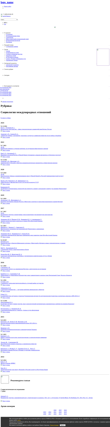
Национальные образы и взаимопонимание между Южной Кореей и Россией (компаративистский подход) (32, 176)
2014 (65, 414)
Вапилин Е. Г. (5, 348)
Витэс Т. (32, 348)
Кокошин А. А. (5, 336)
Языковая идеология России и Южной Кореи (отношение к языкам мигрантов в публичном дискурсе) (31, 155)
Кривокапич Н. (5, 187)
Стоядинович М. (13, 342)
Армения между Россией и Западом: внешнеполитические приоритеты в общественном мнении (29, 163)
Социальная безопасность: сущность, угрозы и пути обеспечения (20, 310)
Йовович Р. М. (16, 219)
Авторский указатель (10, 63)
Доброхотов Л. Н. (6, 288)
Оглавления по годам (12, 52)
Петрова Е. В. (5, 241)
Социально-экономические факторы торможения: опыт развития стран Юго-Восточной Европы (29, 235)
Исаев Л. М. (4, 180)
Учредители (9, 37)
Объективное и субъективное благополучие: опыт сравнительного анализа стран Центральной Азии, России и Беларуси (36, 275)
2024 (65, 410)
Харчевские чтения (11, 60)
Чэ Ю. (2, 213)
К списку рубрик (6, 118)
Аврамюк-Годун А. (24, 348)
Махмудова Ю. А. (17, 254)
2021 (55, 412)
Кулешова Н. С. (10, 127)
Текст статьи (6, 131)
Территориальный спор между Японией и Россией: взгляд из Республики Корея (24, 369)
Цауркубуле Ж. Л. (6, 254)
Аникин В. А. (14, 134)
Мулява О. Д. (13, 348)
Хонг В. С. (4, 368)
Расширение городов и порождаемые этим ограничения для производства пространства (27, 214)
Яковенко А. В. (5, 328)
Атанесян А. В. (5, 134)
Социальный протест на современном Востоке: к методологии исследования (23, 269)
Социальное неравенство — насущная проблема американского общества (22, 289)
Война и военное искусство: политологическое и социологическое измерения (23, 337)
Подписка (9, 42)
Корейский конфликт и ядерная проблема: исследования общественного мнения (24, 148)
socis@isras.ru (6, 16)
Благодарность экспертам (11, 86)
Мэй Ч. (3, 248)
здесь (18, 420)
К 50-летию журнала (12, 57)
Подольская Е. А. (6, 308)
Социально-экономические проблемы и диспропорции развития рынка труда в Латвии (26, 256)
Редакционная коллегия (13, 40)
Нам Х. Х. (4, 153)
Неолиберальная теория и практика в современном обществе (19, 344)
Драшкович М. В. (6, 219)
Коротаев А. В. (12, 180)
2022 (49, 412)
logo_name (7, 2)
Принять (62, 425)
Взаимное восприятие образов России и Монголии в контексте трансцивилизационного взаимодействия (32, 201)
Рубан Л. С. (4, 294)
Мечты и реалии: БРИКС (8, 363)
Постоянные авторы (12, 66)
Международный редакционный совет (17, 39)
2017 (49, 414)
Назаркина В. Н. (16, 308)
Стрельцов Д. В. (5, 267)
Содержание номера (12, 46)
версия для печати (7, 101)
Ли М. (2, 147)
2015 (60, 414)
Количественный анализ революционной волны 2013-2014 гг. (19, 323)
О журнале (7, 33)
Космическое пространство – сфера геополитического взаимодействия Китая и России (26, 129)
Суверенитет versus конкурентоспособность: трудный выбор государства (22, 283)
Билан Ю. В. (26, 233)
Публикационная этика (13, 36)
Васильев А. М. (22, 321)
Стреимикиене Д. (36, 219)
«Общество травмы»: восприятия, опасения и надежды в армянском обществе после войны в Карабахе (31, 135)
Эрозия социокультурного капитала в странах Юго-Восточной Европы (21, 221)
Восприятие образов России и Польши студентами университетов (20, 350)
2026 (55, 410)
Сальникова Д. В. (15, 273)
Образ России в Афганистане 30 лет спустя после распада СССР (20, 182)
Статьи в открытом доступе (14, 54)
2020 (60, 412)
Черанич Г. (12, 227)
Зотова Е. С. (4, 396)
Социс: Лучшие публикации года (16, 58)
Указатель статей (11, 55)
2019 (65, 412)
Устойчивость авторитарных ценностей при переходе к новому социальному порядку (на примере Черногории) (34, 188)
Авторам (6, 75)
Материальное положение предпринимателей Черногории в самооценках (22, 229)
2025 (60, 410)
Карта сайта (7, 6)
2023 (44, 412)
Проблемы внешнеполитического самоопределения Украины (19, 329)
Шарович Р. (4, 227)
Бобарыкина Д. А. (23, 180)
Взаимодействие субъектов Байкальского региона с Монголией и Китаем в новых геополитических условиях (33, 243)
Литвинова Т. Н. (5, 200)
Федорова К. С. (11, 153)
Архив (6, 49)
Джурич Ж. (4, 342)
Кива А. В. (4, 361)
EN (5, 24)
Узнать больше (54, 425)
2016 (55, 414)
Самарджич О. (20, 227)
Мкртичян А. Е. (15, 161)
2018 (44, 414)
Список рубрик (8, 69)
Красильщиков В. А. (7, 302)
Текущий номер (8, 45)
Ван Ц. (3, 127)
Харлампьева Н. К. (11, 248)
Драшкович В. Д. (26, 219)
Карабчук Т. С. (5, 273)
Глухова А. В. (5, 281)
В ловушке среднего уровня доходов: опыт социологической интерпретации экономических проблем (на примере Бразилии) (37, 304)
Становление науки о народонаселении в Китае (15, 249)
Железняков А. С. (16, 200)
